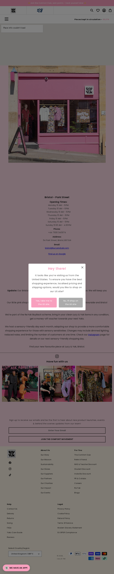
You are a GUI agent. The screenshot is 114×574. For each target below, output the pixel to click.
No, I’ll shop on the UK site (70, 302)
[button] (16, 568)
